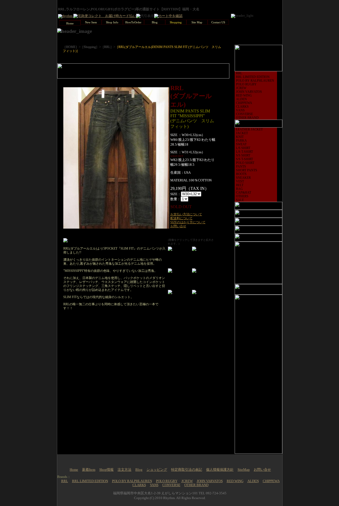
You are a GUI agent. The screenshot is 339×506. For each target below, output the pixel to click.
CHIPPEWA (244, 102)
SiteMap (244, 470)
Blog (138, 470)
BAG (239, 188)
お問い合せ (178, 226)
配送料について (181, 218)
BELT (239, 185)
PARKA (241, 140)
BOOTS (241, 174)
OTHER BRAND (247, 117)
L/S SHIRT (243, 148)
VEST (240, 181)
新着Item (88, 470)
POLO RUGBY (246, 84)
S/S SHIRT (243, 155)
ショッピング (156, 470)
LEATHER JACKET (249, 129)
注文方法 (124, 470)
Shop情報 (106, 470)
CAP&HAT (243, 192)
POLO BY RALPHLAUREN (255, 80)
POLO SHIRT (245, 162)
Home (74, 470)
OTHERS (242, 196)
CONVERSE (244, 114)
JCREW (241, 88)
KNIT (240, 136)
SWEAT (241, 144)
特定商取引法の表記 (186, 470)
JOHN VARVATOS (249, 91)
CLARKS (242, 106)
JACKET (242, 133)
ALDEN (241, 99)
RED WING (244, 95)
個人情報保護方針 (220, 470)
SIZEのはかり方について (188, 222)
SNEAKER (243, 177)
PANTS (241, 166)
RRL (239, 73)
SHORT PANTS (246, 170)
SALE (240, 200)
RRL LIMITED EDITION (253, 76)
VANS (240, 110)
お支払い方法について (186, 214)
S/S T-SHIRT (244, 159)
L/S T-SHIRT (244, 151)
